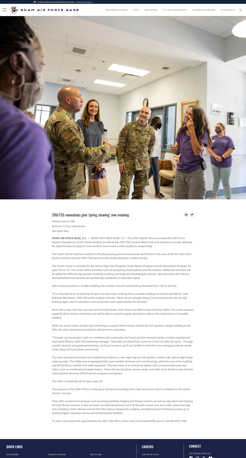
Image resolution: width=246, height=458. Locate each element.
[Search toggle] (241, 10)
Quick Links (14, 446)
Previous (12, 107)
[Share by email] (192, 215)
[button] (85, 2)
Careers (147, 446)
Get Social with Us (199, 453)
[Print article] (186, 215)
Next (233, 107)
